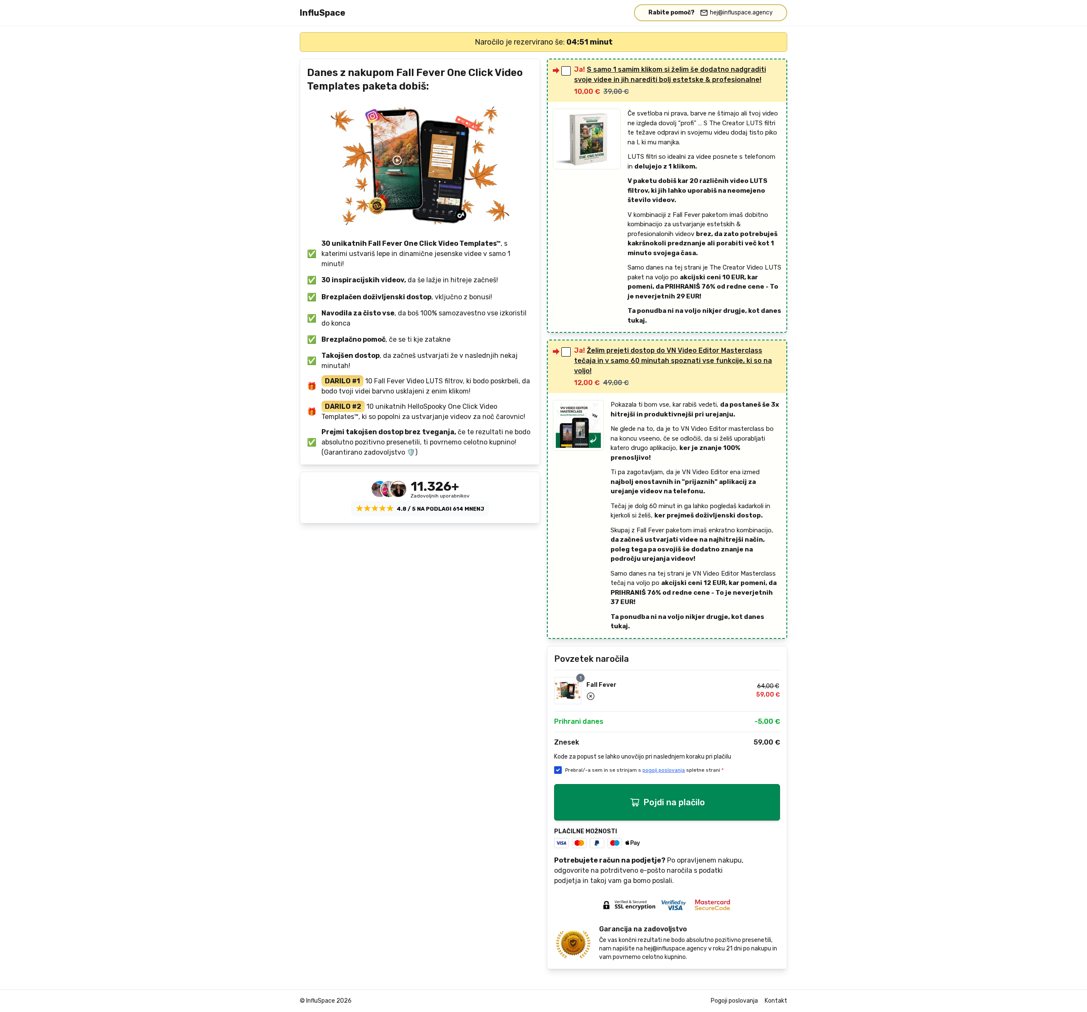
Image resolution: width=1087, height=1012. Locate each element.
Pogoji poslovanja (734, 1000)
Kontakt (776, 1000)
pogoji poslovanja (663, 770)
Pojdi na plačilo (674, 802)
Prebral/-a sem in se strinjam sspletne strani (644, 770)
